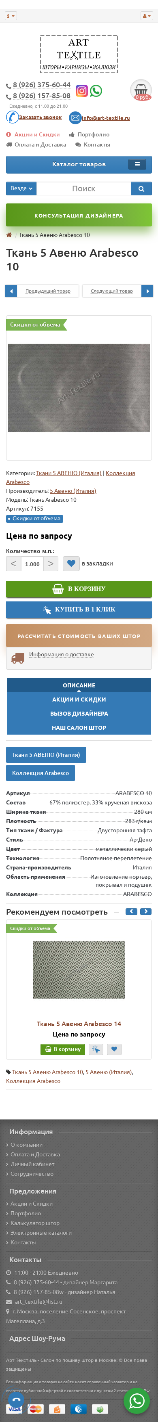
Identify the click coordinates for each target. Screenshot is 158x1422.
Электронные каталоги (41, 1232)
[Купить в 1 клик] (96, 1049)
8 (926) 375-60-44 (36, 1282)
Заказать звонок (40, 117)
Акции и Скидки (37, 134)
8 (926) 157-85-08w (39, 1292)
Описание (79, 685)
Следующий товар (112, 290)
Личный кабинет (32, 1164)
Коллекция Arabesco (40, 773)
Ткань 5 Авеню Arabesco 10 (47, 1072)
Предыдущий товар (48, 290)
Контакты (97, 144)
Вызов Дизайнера (79, 713)
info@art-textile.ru (106, 118)
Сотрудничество (32, 1174)
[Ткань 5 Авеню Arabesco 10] (79, 388)
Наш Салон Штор (79, 728)
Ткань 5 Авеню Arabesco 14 (79, 1023)
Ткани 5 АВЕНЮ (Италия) (69, 473)
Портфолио (93, 134)
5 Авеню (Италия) (108, 1072)
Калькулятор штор (35, 1223)
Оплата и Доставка (40, 144)
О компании (27, 1144)
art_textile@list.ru (38, 1301)
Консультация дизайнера (78, 215)
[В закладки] (71, 563)
